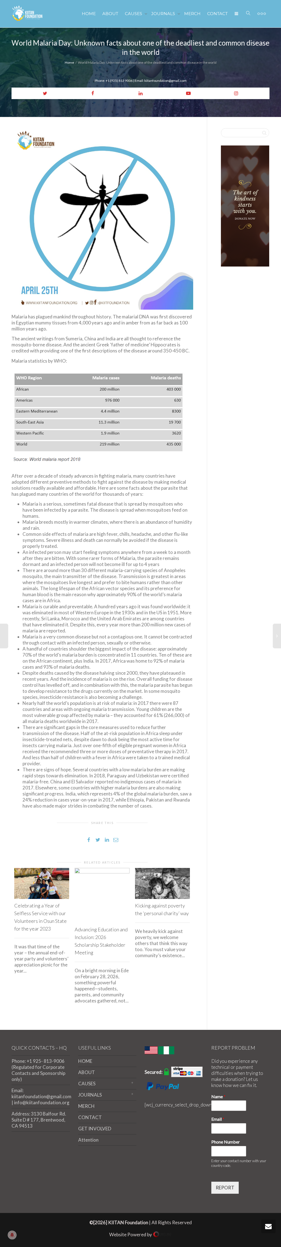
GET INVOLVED (94, 1128)
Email (217, 1119)
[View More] (261, 13)
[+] (41, 883)
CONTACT (217, 13)
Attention (88, 1140)
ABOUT (110, 13)
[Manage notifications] (12, 1235)
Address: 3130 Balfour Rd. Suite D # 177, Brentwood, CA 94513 (39, 1120)
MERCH (192, 13)
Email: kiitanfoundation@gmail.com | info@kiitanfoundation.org (41, 1096)
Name (218, 1096)
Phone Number (225, 1141)
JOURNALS (163, 13)
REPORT (225, 1187)
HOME (89, 13)
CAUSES (134, 13)
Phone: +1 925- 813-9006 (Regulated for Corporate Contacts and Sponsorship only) (38, 1070)
